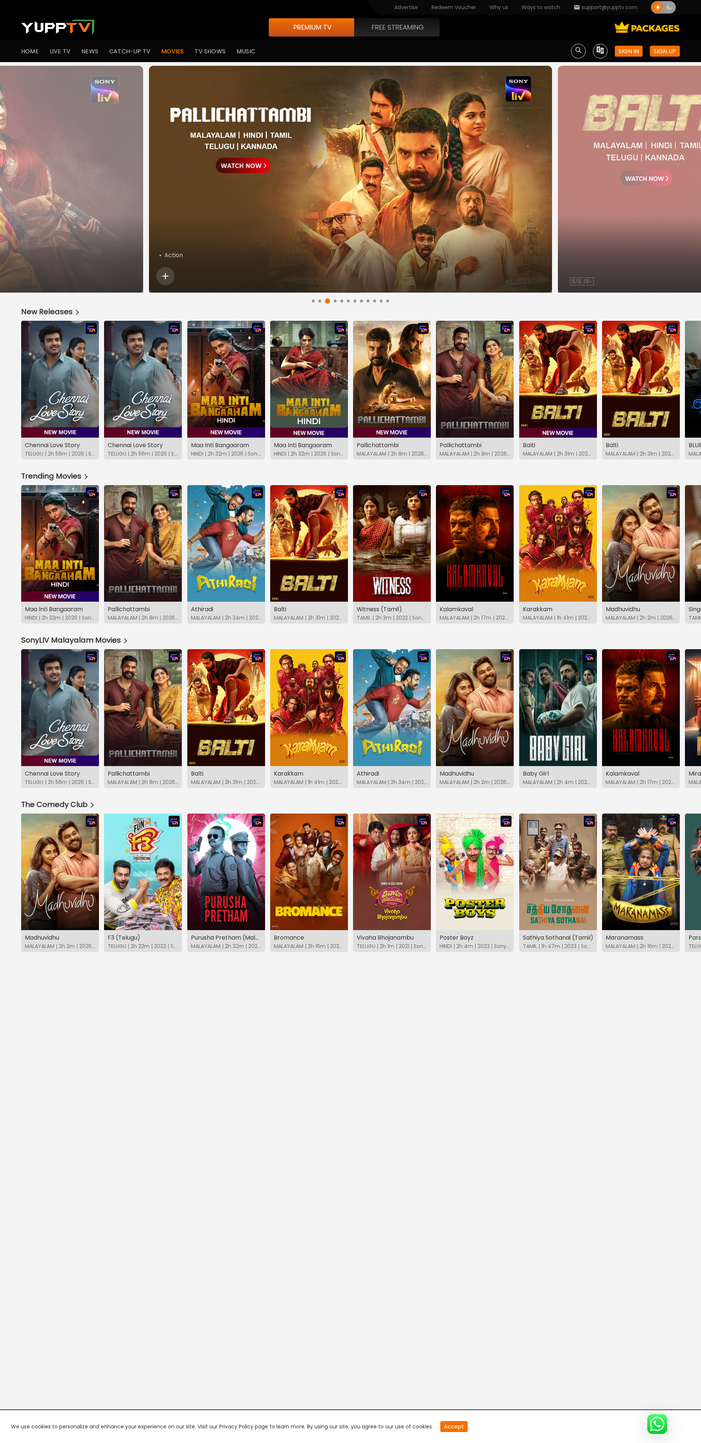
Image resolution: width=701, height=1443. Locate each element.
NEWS (89, 51)
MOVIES (172, 51)
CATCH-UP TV (129, 51)
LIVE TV (60, 51)
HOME (30, 51)
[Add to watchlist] (165, 276)
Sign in (628, 51)
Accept (454, 1426)
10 (374, 301)
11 (381, 301)
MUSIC (246, 51)
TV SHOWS (210, 51)
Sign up (665, 51)
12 (387, 301)
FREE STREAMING (398, 27)
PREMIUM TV (313, 27)
